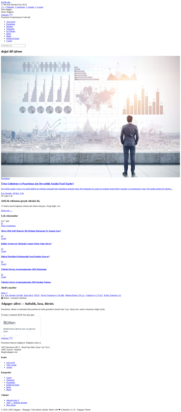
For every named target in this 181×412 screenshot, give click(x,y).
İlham (8, 36)
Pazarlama (10, 24)
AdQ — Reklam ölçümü (16, 403)
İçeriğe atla (5, 2)
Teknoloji (10, 29)
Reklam (9, 26)
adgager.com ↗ (12, 400)
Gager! (9, 41)
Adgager (7, 15)
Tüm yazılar (11, 365)
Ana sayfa (10, 362)
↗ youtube (29, 7)
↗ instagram (19, 7)
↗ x (2, 7)
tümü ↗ (4, 293)
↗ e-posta (39, 7)
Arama (9, 367)
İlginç (8, 34)
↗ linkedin (9, 7)
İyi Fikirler (10, 31)
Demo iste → (6, 210)
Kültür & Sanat (12, 38)
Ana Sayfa (10, 22)
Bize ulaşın (11, 405)
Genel (8, 378)
